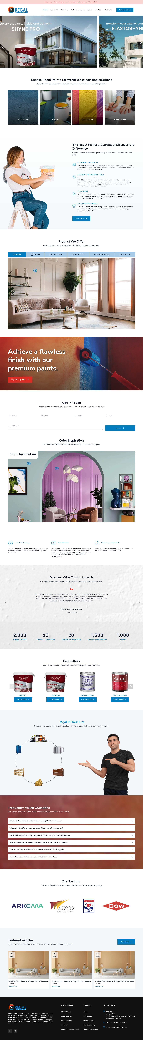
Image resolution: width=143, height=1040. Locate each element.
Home (45, 10)
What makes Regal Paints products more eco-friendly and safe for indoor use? (36, 828)
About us (54, 10)
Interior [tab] (18, 254)
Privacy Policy (88, 1021)
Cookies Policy (89, 1025)
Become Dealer (125, 10)
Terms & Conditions (91, 1030)
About (85, 1011)
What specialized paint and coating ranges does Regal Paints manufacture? (35, 821)
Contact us (109, 10)
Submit (118, 428)
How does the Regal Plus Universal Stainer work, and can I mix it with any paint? (37, 850)
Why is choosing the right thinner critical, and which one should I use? (33, 857)
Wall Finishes (66, 1011)
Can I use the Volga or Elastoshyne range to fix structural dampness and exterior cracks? (40, 835)
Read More (13, 986)
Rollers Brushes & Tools (70, 1030)
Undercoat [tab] (126, 254)
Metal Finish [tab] (79, 254)
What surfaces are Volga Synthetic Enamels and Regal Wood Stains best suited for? (39, 842)
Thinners (64, 1025)
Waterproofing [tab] (103, 254)
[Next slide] (140, 41)
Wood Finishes (66, 1021)
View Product (22, 700)
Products (64, 10)
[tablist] (71, 254)
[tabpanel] (71, 293)
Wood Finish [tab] (57, 254)
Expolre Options (18, 379)
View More (125, 942)
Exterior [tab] (37, 254)
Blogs (90, 10)
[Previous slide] (1, 41)
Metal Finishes (66, 1016)
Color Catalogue (77, 10)
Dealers (98, 10)
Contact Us (80, 219)
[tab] (126, 478)
